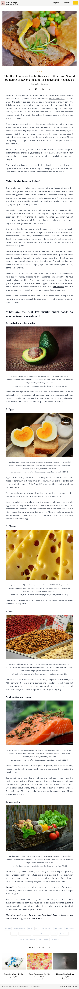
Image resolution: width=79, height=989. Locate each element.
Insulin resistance (56, 98)
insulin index (15, 188)
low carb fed (58, 286)
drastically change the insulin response (35, 217)
